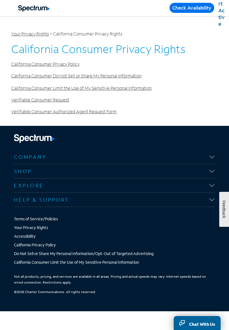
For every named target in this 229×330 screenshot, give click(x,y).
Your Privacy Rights (30, 34)
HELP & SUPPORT (41, 199)
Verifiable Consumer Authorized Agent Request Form (64, 111)
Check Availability (191, 7)
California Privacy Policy (35, 244)
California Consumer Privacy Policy (45, 64)
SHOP (23, 171)
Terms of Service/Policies (36, 218)
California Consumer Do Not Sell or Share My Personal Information (76, 76)
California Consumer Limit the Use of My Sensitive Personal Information (81, 88)
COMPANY (30, 157)
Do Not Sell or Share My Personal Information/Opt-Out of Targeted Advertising (84, 253)
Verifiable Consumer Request (40, 100)
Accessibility (25, 236)
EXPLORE (29, 185)
